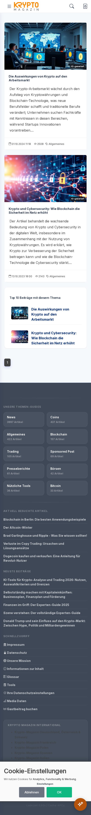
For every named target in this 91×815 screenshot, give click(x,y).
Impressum (15, 644)
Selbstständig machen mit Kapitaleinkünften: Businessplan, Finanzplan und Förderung (37, 594)
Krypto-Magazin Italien (32, 758)
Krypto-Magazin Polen (31, 747)
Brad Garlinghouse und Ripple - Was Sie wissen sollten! (45, 535)
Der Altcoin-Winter (17, 527)
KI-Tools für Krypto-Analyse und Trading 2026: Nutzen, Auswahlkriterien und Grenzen (45, 582)
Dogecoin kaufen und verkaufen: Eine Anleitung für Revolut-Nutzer (41, 558)
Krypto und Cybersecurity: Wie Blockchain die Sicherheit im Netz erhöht (44, 211)
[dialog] (45, 781)
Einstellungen (45, 783)
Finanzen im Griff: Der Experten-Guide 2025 (36, 605)
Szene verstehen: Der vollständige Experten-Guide (41, 613)
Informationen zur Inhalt (25, 669)
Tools (10, 685)
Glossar (12, 677)
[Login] (84, 6)
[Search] (72, 6)
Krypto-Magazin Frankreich (35, 742)
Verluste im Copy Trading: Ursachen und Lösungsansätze (33, 546)
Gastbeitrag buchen (21, 709)
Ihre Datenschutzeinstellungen (30, 693)
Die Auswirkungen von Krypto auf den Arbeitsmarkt (50, 314)
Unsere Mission (18, 661)
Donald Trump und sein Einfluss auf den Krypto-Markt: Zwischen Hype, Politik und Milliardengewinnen (44, 623)
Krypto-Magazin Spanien (33, 753)
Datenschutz (16, 652)
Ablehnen (32, 792)
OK (59, 792)
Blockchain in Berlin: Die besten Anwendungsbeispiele (44, 519)
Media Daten (16, 701)
